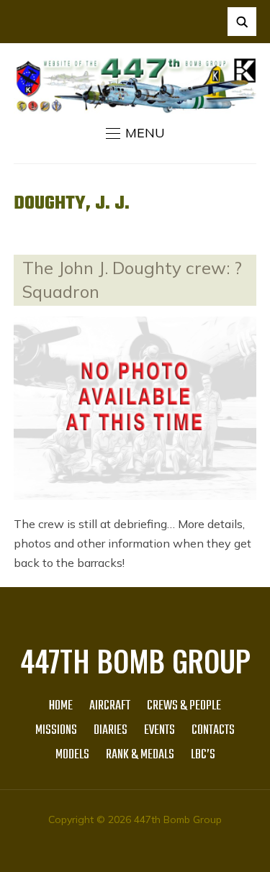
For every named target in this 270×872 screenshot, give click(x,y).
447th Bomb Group (135, 660)
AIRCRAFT (109, 706)
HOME (61, 706)
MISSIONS (56, 730)
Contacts (213, 730)
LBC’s (203, 755)
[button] (135, 133)
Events (159, 730)
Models (72, 755)
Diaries (110, 730)
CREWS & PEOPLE (184, 706)
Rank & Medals (140, 755)
